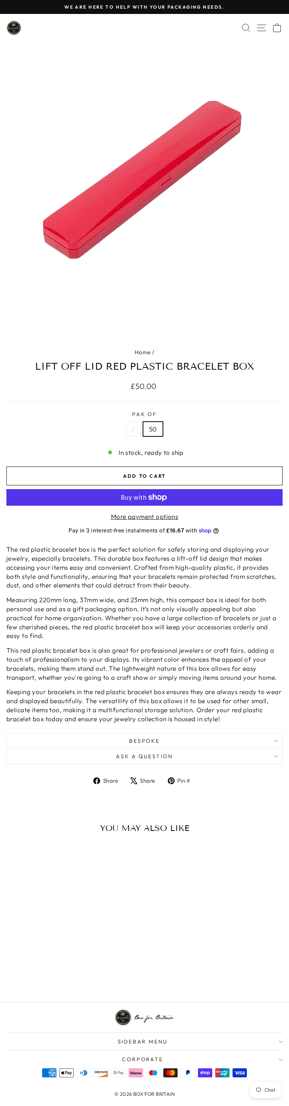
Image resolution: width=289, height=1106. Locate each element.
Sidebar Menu (143, 1041)
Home (143, 352)
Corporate (142, 1059)
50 (153, 429)
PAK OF (144, 414)
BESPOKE (144, 740)
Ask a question (144, 756)
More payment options (144, 516)
